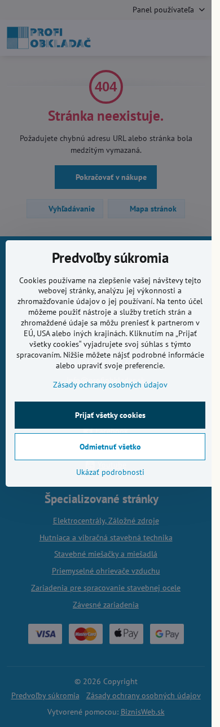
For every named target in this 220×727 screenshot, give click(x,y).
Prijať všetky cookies (110, 415)
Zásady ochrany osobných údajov (110, 385)
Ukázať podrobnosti (110, 472)
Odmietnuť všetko (110, 447)
